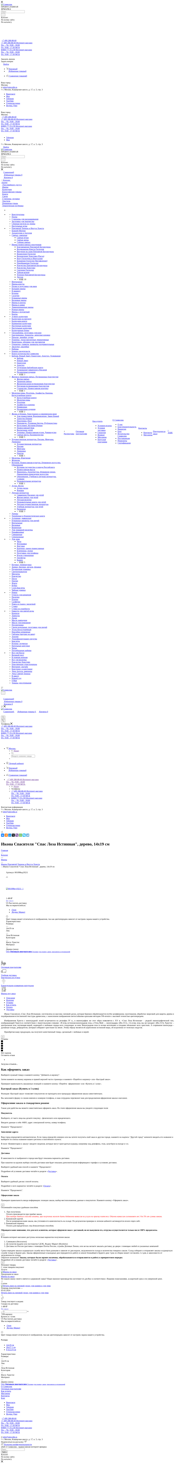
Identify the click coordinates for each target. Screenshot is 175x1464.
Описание (10, 998)
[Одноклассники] (6, 835)
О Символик (6, 1386)
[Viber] (16, 835)
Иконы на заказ (7, 1276)
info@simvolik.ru (10, 87)
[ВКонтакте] (2, 835)
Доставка (10, 1009)
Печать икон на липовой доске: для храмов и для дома (25, 1293)
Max (8, 96)
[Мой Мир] (9, 835)
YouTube (10, 101)
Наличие (10, 1000)
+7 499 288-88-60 (9, 40)
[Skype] (24, 835)
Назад (16, 751)
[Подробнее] (2, 1281)
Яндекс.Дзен (11, 105)
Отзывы (9, 1002)
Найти (4, 1452)
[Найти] (3, 14)
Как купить (11, 1005)
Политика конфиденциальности (18, 1444)
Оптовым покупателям (11, 1389)
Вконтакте (10, 94)
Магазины (5, 1393)
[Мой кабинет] (2, 696)
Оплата (9, 1007)
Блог (3, 1398)
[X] (13, 835)
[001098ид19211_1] (14, 889)
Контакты (5, 1396)
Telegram (10, 99)
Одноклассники (13, 103)
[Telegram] (27, 835)
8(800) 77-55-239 (16, 52)
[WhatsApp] (20, 835)
